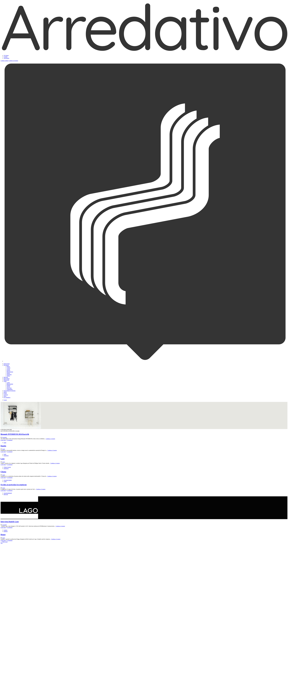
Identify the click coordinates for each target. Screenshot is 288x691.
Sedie (5, 442)
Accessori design (8, 480)
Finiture (8, 385)
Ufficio (8, 375)
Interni (5, 392)
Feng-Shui (9, 388)
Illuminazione (10, 371)
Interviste (6, 377)
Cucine (8, 369)
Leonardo (4, 437)
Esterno (8, 370)
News (5, 396)
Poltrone (6, 531)
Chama (3, 472)
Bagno (8, 366)
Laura (3, 449)
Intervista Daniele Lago (10, 522)
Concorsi (6, 394)
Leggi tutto (3, 440)
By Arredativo (7, 397)
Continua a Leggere (50, 438)
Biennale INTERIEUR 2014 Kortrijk (15, 434)
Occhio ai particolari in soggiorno (14, 485)
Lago (2, 459)
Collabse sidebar (4, 60)
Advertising (6, 58)
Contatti (5, 56)
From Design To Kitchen (9, 390)
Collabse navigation (13, 60)
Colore (8, 382)
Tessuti (8, 386)
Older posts (4, 541)
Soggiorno (9, 374)
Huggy (3, 535)
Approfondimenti (8, 493)
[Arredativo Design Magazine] (144, 51)
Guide (5, 381)
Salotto (8, 373)
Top (1, 543)
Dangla (3, 446)
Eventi (5, 393)
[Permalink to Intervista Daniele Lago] (19, 604)
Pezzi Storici (7, 378)
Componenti (9, 389)
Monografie (6, 380)
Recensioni (6, 365)
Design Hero (7, 363)
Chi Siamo (6, 55)
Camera (8, 367)
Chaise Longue (7, 467)
